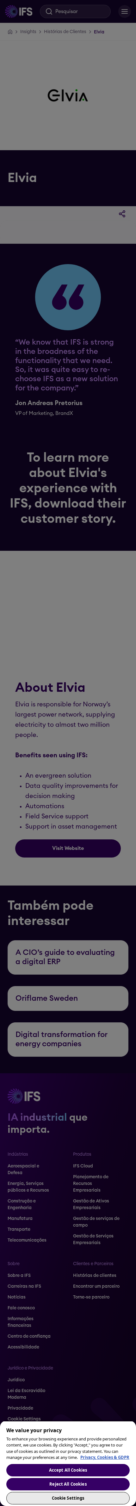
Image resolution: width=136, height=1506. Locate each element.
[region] (68, 1463)
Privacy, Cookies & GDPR (104, 1457)
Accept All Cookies (68, 1470)
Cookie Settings (68, 1498)
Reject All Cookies (67, 1484)
